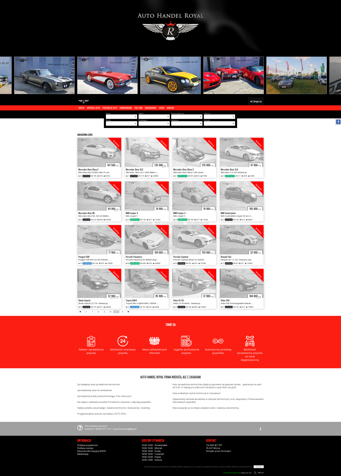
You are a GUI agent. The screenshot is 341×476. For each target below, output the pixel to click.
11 (116, 312)
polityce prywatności (245, 467)
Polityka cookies (85, 448)
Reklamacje (82, 454)
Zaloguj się (257, 101)
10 (110, 312)
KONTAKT (170, 107)
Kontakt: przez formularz (218, 451)
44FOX (161, 107)
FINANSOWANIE (126, 107)
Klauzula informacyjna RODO (91, 451)
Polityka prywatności (87, 445)
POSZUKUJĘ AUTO (110, 107)
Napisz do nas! (238, 473)
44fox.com (261, 473)
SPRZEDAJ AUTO (93, 107)
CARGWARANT (151, 107)
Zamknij (259, 467)
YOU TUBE (138, 107)
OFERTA (81, 107)
